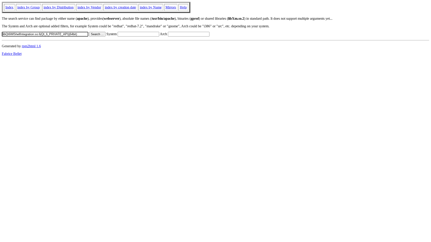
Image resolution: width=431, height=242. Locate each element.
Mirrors (170, 7)
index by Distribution (59, 7)
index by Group (28, 7)
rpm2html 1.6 (31, 46)
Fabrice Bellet (12, 54)
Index (9, 7)
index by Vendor (89, 7)
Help (183, 7)
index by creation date (120, 7)
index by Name (151, 7)
